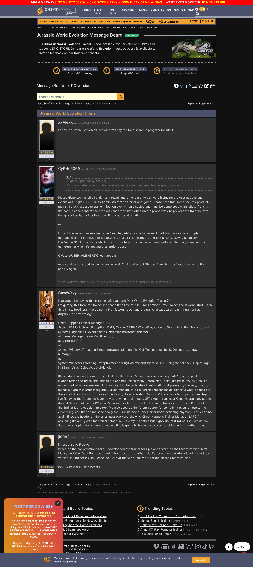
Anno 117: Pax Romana (197, 529)
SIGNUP (207, 21)
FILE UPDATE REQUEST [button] (130, 69)
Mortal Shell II (180, 520)
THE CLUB (112, 11)
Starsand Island (183, 534)
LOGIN (194, 21)
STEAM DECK (98, 11)
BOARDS (166, 9)
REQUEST (143, 9)
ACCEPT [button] (201, 559)
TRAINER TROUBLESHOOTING (71, 546)
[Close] (58, 503)
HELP (190, 9)
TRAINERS (85, 9)
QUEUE (154, 9)
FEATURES (128, 9)
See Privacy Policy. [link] (65, 561)
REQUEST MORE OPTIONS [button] (80, 69)
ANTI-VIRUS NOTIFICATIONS (70, 549)
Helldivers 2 (190, 525)
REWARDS (179, 9)
